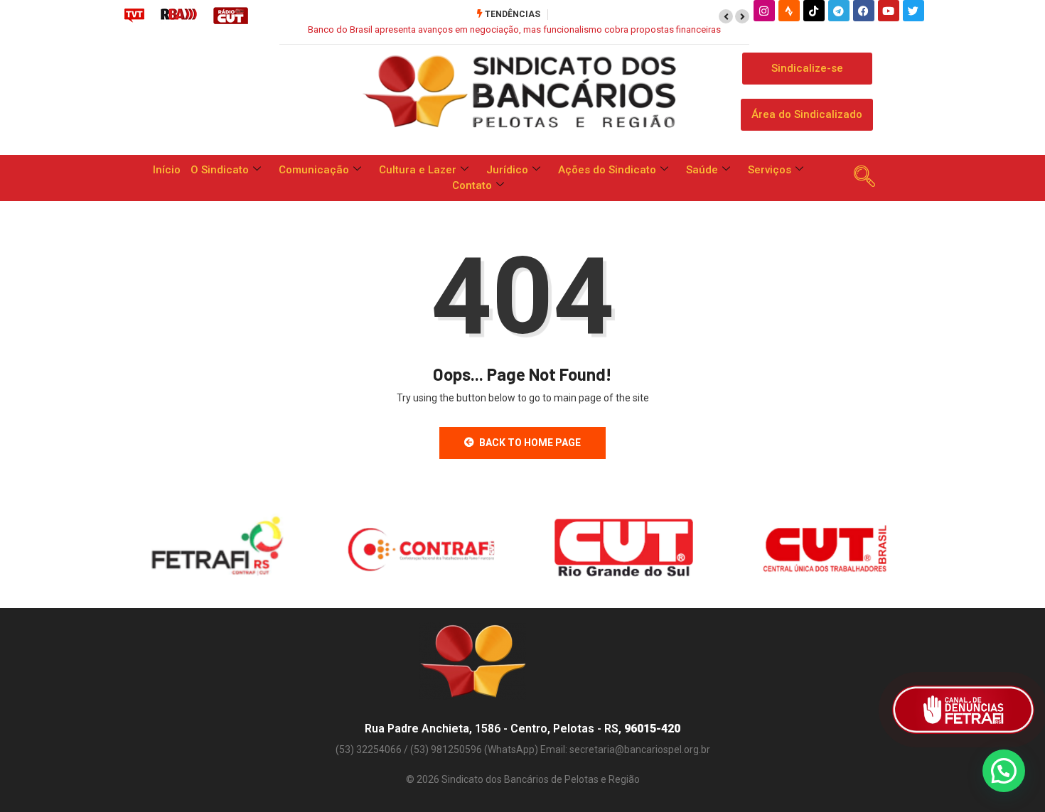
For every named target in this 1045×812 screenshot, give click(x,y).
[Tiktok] (814, 10)
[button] (726, 16)
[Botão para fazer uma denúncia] (963, 710)
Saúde (702, 169)
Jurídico (507, 169)
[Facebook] (863, 10)
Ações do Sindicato (607, 169)
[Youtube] (888, 10)
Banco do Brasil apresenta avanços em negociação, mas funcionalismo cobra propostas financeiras (514, 29)
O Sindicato (220, 169)
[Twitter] (913, 10)
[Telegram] (839, 10)
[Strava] (789, 10)
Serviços (769, 169)
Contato (472, 185)
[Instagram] (764, 10)
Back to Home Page (530, 442)
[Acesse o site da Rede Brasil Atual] (179, 15)
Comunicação (314, 169)
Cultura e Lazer (417, 169)
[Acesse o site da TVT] (134, 15)
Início (167, 169)
